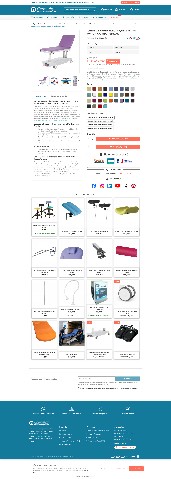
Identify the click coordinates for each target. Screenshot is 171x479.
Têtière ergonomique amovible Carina (72, 271)
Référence (91, 38)
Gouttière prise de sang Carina (72, 231)
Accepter (136, 469)
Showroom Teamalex (93, 434)
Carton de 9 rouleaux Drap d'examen (99, 308)
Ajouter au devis (120, 147)
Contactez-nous (121, 443)
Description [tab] (41, 96)
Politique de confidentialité (95, 441)
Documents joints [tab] (59, 96)
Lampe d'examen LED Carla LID (71, 309)
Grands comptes (65, 437)
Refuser (103, 469)
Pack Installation (71, 354)
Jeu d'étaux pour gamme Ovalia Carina (99, 271)
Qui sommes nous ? (66, 444)
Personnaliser (120, 469)
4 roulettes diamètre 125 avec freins (127, 312)
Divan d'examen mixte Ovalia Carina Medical (52, 120)
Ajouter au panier (118, 139)
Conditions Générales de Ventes (97, 431)
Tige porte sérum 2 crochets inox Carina (44, 312)
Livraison (62, 431)
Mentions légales (92, 437)
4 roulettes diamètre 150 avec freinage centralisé (99, 353)
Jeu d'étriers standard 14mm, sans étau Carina (44, 271)
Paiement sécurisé (66, 434)
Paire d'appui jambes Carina (99, 231)
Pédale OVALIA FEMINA (126, 354)
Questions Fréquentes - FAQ (69, 441)
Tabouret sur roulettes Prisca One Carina (44, 226)
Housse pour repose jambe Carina (126, 231)
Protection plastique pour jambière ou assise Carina (44, 353)
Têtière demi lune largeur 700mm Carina (126, 271)
